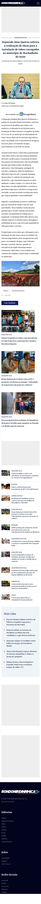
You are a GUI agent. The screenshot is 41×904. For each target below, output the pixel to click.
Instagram (5, 886)
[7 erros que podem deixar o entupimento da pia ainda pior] (5, 597)
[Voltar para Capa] (20, 792)
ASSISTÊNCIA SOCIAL (19, 538)
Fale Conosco (5, 864)
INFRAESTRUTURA (18, 291)
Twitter (3, 883)
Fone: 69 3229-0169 (7, 801)
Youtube (4, 892)
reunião (14, 525)
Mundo (3, 836)
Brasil (3, 833)
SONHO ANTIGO (17, 496)
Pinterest (4, 889)
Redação (4, 861)
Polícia (3, 827)
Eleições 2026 (6, 334)
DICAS (13, 595)
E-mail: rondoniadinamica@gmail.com (14, 799)
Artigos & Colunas (7, 821)
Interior (4, 830)
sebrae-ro (15, 581)
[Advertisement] (20, 705)
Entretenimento (6, 842)
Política (5, 291)
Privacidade (5, 858)
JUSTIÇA (14, 484)
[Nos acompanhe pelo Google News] (20, 114)
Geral (3, 824)
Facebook (4, 880)
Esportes (4, 839)
